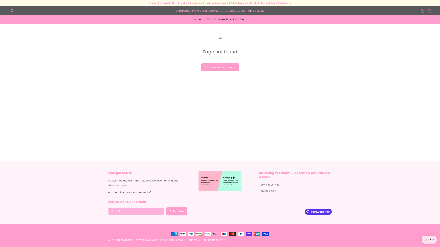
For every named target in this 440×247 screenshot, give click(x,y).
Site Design (195, 240)
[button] (12, 11)
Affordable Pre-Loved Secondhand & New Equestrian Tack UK (151, 240)
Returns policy (267, 190)
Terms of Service (269, 184)
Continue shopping (220, 67)
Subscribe (177, 211)
